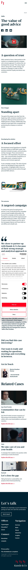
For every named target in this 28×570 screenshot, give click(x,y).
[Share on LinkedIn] (6, 30)
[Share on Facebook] (2, 30)
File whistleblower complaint (9, 551)
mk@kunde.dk (13, 376)
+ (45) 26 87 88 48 (14, 375)
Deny (14, 314)
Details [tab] (14, 258)
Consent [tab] (5, 258)
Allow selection (14, 309)
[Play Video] (14, 42)
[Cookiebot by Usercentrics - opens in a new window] (20, 254)
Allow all (14, 304)
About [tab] (23, 258)
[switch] (24, 289)
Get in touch (6, 514)
